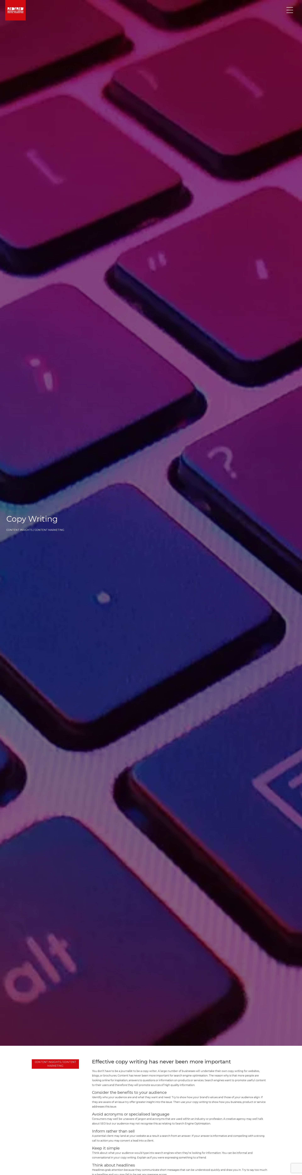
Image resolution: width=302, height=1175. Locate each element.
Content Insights (19, 529)
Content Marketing (49, 529)
